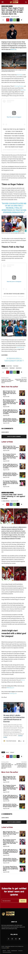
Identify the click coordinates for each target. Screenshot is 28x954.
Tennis (3, 6)
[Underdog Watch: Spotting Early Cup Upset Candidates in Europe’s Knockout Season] (22, 421)
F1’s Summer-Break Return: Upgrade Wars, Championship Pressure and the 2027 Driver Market (10, 483)
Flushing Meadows (19, 86)
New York (23, 90)
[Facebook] (11, 19)
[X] (18, 19)
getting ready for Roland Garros (14, 293)
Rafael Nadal (12, 368)
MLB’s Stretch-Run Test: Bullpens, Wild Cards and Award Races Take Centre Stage (9, 393)
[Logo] (14, 2)
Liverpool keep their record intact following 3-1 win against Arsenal (21, 380)
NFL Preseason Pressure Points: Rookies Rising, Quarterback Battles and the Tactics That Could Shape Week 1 (10, 402)
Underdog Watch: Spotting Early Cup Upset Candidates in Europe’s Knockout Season (10, 420)
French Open (15, 365)
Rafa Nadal (19, 74)
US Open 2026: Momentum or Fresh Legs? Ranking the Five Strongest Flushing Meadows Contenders (10, 466)
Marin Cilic (13, 49)
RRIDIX (8, 947)
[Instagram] (12, 938)
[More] (21, 19)
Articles (10, 6)
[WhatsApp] (14, 19)
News (7, 6)
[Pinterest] (7, 19)
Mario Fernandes (6, 16)
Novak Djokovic (20, 347)
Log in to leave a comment (14, 436)
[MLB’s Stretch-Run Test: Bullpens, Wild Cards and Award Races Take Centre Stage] (22, 393)
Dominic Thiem (17, 149)
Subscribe (23, 900)
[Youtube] (19, 938)
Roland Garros (18, 368)
